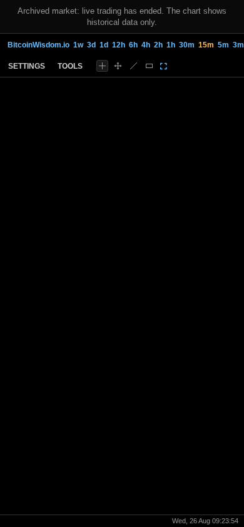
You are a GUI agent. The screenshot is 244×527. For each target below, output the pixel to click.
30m (187, 45)
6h (133, 45)
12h (118, 45)
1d (103, 45)
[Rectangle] (149, 66)
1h (170, 45)
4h (145, 45)
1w (78, 45)
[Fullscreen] (163, 66)
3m (238, 45)
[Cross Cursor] (102, 66)
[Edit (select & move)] (118, 66)
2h (158, 45)
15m (206, 45)
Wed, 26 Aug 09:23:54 (205, 521)
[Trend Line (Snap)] (134, 66)
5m (223, 45)
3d (91, 45)
